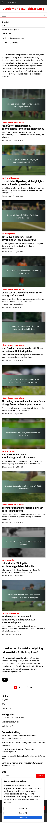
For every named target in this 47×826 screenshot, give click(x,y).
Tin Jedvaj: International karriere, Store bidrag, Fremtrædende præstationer (23, 403)
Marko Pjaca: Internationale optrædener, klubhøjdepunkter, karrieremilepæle (18, 619)
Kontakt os (6, 34)
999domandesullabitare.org (23, 9)
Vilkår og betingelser (10, 29)
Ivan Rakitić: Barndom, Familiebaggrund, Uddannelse (18, 456)
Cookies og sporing (10, 42)
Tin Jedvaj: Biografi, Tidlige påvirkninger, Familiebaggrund (19, 238)
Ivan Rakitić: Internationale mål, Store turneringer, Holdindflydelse (22, 350)
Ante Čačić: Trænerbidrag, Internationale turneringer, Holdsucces (23, 127)
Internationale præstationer (13, 122)
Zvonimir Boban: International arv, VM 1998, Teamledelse (22, 509)
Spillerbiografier (8, 234)
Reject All (23, 813)
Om (3, 25)
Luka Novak (7, 140)
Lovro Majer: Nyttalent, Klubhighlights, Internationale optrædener (23, 183)
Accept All (23, 817)
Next (31, 687)
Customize (22, 808)
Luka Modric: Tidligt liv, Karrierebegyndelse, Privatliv (18, 565)
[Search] (43, 15)
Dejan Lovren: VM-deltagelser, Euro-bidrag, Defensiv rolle (22, 294)
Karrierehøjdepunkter (10, 178)
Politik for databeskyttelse (13, 38)
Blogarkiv (5, 699)
